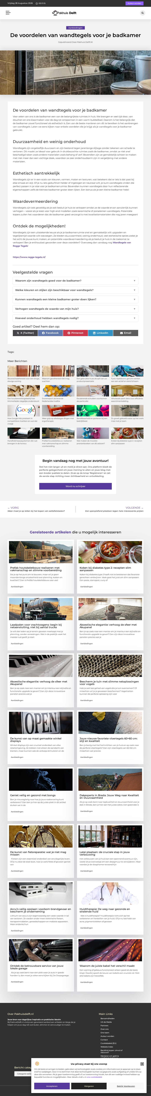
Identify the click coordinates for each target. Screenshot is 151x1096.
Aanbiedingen (75, 28)
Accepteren (52, 1086)
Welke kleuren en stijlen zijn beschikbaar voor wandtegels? (75, 290)
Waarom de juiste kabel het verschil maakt (107, 965)
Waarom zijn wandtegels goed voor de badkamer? (75, 280)
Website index (107, 1047)
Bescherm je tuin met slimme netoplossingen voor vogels (109, 683)
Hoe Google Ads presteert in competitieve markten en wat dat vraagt (22, 421)
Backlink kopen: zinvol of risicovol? (111, 1051)
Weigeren (89, 1086)
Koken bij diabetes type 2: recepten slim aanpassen (105, 569)
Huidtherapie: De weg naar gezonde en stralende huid (105, 910)
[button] (142, 1064)
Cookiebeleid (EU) (108, 1043)
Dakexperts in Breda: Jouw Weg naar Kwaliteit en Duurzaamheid (109, 796)
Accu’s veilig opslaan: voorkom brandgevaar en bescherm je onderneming (40, 910)
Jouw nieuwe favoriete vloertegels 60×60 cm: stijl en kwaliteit (108, 739)
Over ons (105, 1029)
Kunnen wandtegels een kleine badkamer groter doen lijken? (75, 299)
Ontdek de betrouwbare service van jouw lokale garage (36, 967)
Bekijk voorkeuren (126, 1086)
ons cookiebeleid (94, 1077)
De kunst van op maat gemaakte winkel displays (35, 739)
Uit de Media (106, 1022)
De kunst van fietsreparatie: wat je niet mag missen (38, 853)
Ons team (105, 1033)
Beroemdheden (108, 1018)
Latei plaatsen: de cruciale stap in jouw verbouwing (105, 853)
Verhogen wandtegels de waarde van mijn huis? (75, 308)
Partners (104, 1025)
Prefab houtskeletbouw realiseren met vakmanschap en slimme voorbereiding (57, 443)
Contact (104, 1040)
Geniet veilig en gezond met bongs (33, 795)
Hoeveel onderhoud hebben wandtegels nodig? (75, 318)
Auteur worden (107, 1036)
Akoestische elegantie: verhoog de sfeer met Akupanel (108, 626)
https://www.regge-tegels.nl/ (29, 257)
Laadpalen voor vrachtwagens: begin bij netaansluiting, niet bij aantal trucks (36, 626)
